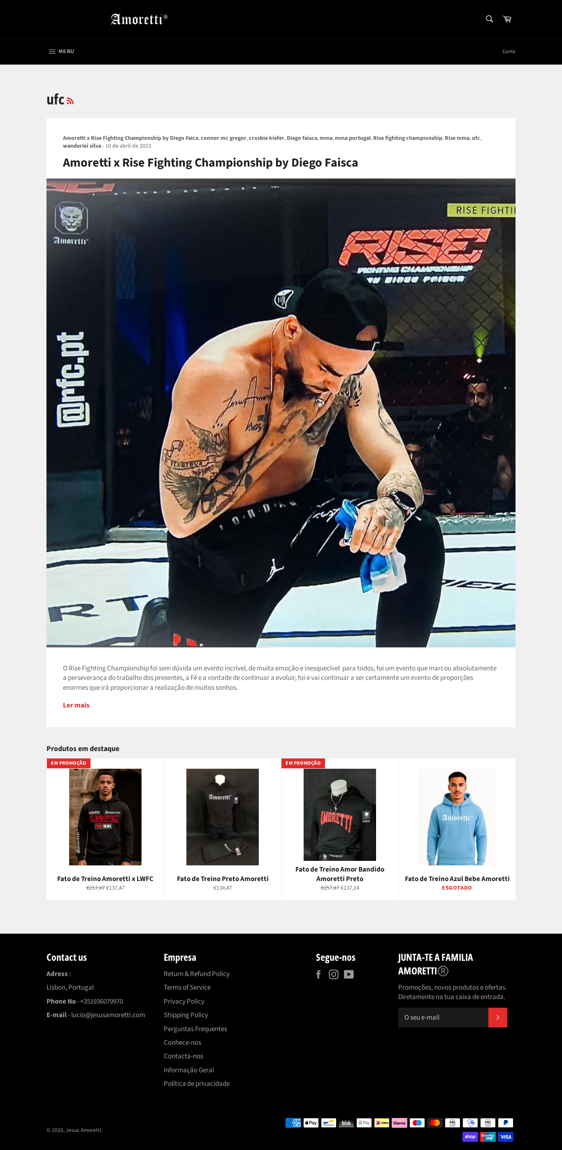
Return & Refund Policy (197, 974)
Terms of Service (187, 987)
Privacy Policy (184, 1001)
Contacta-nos (183, 1056)
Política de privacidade (197, 1084)
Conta (509, 51)
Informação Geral (189, 1070)
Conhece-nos (182, 1043)
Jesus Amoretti (83, 1130)
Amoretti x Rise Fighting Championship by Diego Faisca (210, 163)
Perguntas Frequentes (195, 1029)
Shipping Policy (186, 1015)
